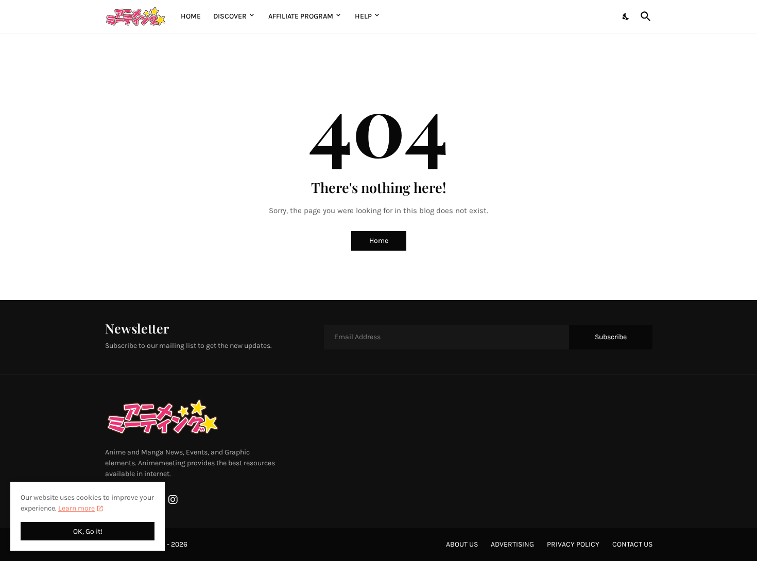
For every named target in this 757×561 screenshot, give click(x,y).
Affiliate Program (300, 16)
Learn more (76, 508)
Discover (230, 16)
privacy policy (573, 544)
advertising (512, 544)
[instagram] (173, 500)
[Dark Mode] (626, 16)
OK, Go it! (87, 531)
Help (363, 16)
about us (462, 544)
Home (191, 16)
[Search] (643, 16)
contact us (632, 544)
